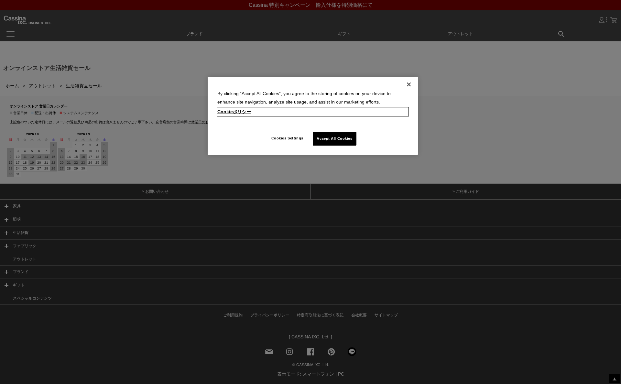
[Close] (409, 84)
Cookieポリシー (234, 111)
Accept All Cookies (334, 138)
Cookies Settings (287, 138)
